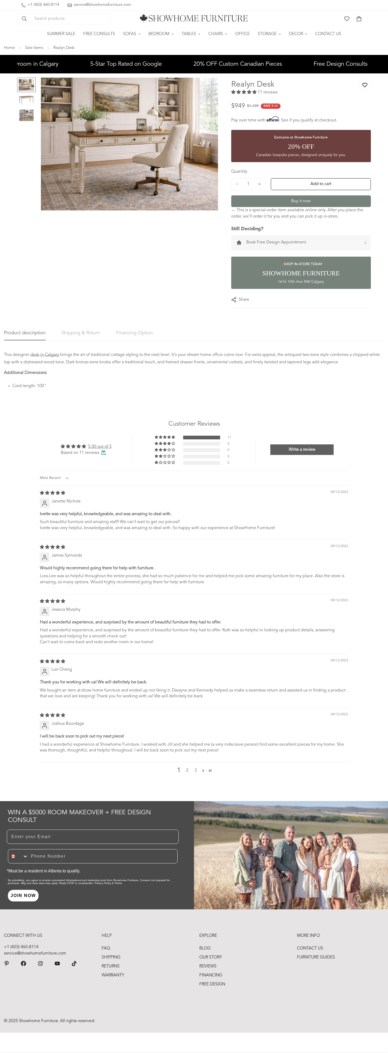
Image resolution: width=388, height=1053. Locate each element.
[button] (359, 19)
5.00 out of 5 (100, 447)
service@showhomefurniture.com (35, 953)
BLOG (205, 948)
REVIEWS (207, 966)
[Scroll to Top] (378, 1024)
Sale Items (34, 48)
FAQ (106, 948)
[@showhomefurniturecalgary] (74, 963)
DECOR (296, 34)
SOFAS (129, 34)
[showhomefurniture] (6, 963)
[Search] (24, 19)
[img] (52, 493)
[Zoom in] (207, 89)
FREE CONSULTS (99, 34)
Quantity (239, 172)
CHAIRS (215, 34)
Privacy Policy (102, 883)
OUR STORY (210, 957)
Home (9, 48)
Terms (118, 883)
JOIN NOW (23, 895)
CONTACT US (328, 34)
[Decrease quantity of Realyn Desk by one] (237, 184)
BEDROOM (158, 34)
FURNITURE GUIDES (316, 957)
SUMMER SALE (61, 34)
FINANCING (210, 975)
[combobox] (18, 856)
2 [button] (187, 770)
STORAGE (267, 34)
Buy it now (301, 201)
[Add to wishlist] (365, 85)
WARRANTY (113, 975)
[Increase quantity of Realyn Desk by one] (259, 184)
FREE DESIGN (212, 984)
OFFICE (242, 34)
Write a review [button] (302, 450)
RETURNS (111, 966)
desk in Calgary (44, 355)
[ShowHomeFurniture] (23, 963)
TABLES (189, 34)
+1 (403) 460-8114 (21, 947)
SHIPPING (111, 957)
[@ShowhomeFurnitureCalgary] (57, 963)
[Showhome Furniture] (194, 19)
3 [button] (196, 770)
